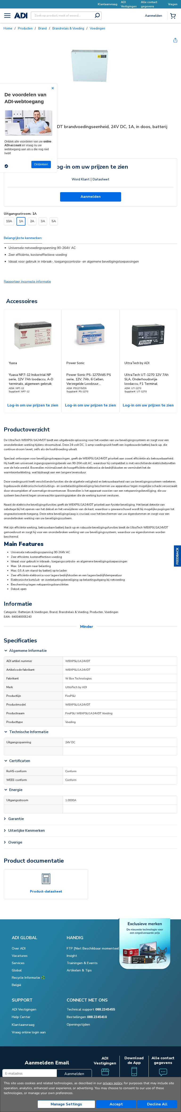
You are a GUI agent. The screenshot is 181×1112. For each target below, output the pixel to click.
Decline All (157, 1104)
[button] (177, 556)
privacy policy (112, 1083)
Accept (116, 1104)
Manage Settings (66, 1104)
